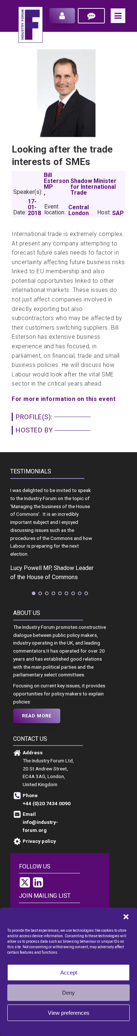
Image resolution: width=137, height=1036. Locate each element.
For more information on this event (63, 398)
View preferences (69, 1013)
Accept (68, 972)
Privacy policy (83, 1027)
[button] (126, 916)
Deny (68, 993)
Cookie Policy (54, 1027)
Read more (37, 715)
